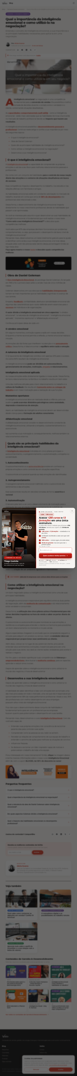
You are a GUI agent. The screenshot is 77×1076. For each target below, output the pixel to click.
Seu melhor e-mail (44, 546)
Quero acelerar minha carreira (54, 556)
